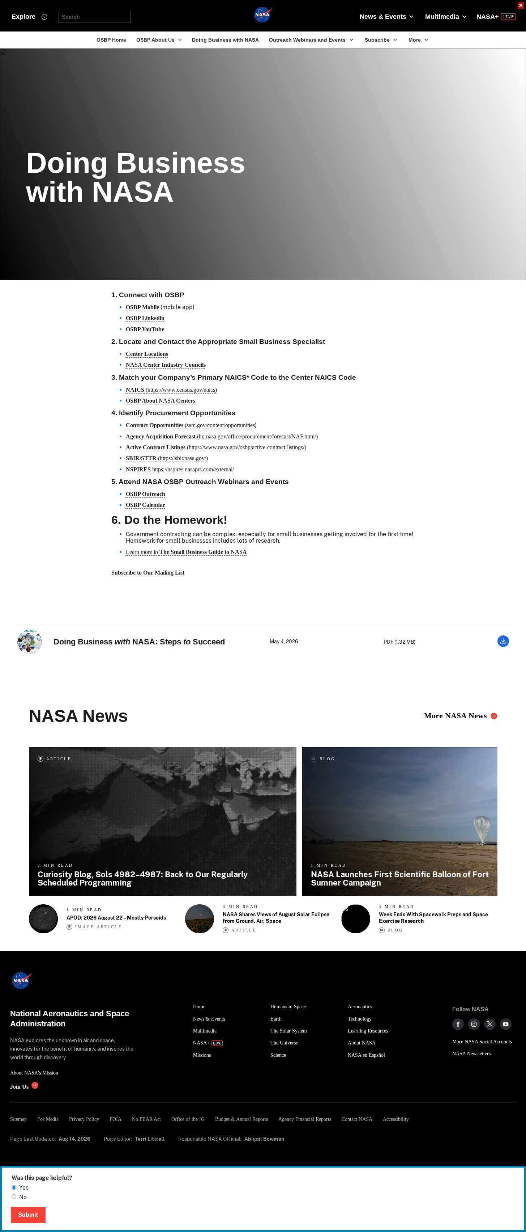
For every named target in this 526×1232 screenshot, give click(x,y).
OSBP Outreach (145, 494)
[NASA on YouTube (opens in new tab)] (506, 1024)
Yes (24, 1187)
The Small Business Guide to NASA (203, 552)
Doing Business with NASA (225, 40)
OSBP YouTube (145, 329)
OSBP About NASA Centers (160, 401)
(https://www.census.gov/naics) (171, 390)
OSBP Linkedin (145, 318)
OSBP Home (111, 40)
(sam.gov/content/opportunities (190, 425)
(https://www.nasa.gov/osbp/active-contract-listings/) (216, 447)
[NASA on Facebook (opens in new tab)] (458, 1024)
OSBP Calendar (145, 505)
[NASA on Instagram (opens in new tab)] (474, 1024)
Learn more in (142, 552)
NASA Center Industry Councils (166, 365)
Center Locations (147, 354)
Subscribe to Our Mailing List (147, 572)
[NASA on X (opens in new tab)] (490, 1024)
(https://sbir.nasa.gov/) (167, 458)
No (23, 1197)
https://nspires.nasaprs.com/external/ (180, 469)
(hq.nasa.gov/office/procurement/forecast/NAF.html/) (222, 436)
